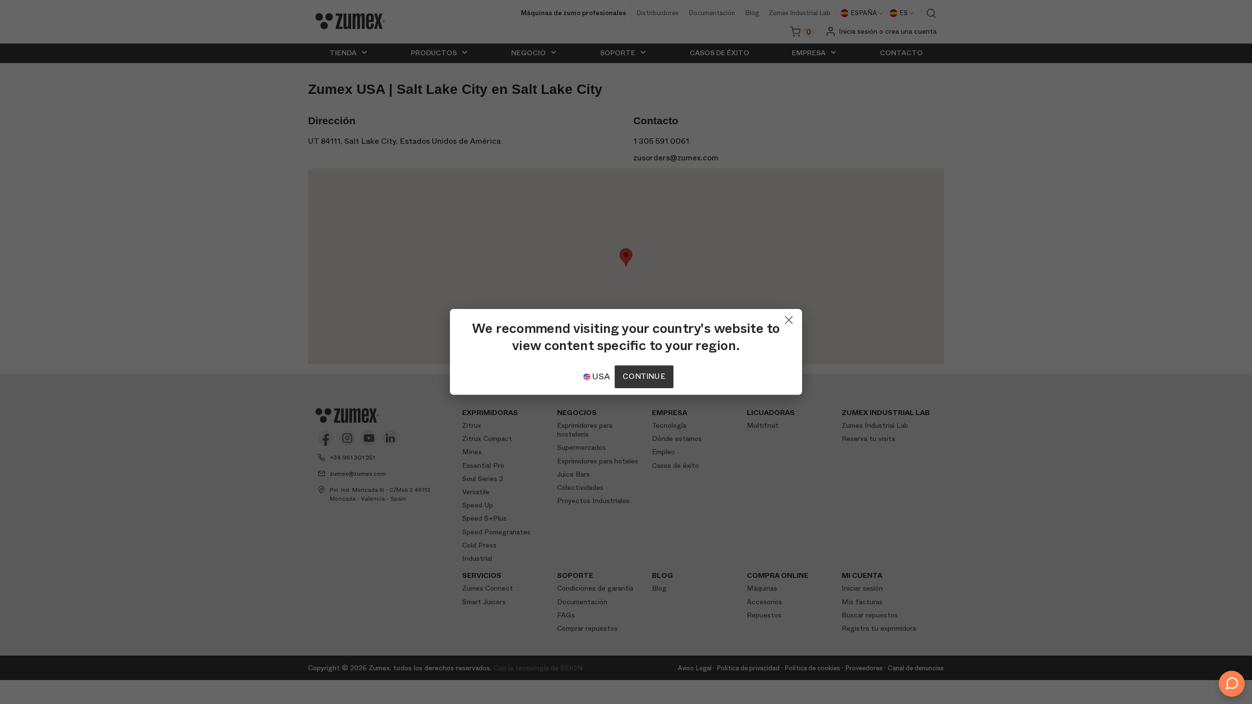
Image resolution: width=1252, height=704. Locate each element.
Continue (644, 376)
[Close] (789, 318)
